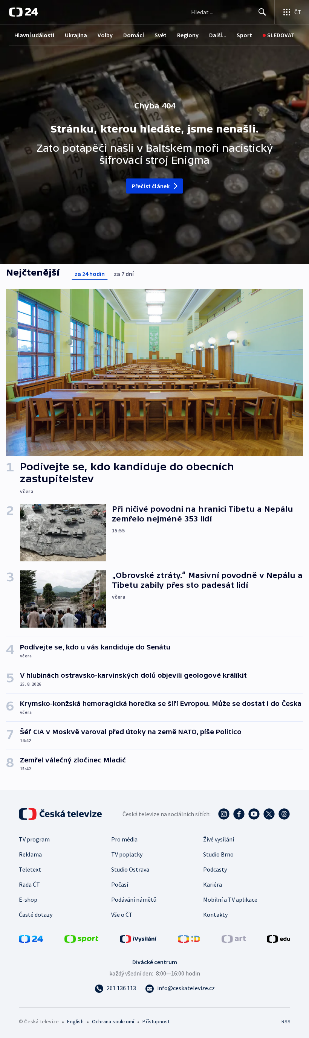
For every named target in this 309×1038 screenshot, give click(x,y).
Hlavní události (34, 35)
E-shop (28, 899)
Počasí (119, 884)
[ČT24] (23, 12)
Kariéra (212, 884)
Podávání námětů (133, 899)
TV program (34, 839)
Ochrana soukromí (113, 1021)
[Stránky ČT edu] (278, 938)
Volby (105, 35)
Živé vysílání (218, 839)
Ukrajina (76, 35)
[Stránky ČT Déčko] (189, 938)
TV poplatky (126, 854)
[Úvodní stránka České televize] (61, 814)
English (75, 1021)
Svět (160, 35)
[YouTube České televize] (254, 814)
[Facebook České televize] (239, 814)
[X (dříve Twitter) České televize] (269, 814)
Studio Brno (218, 854)
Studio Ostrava (130, 869)
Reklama (30, 854)
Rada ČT (29, 884)
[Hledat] (262, 12)
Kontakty (215, 914)
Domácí (133, 35)
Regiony (188, 35)
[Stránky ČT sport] (81, 938)
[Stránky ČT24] (31, 938)
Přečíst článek (151, 186)
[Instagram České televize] (224, 814)
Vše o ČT (122, 914)
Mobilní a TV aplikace (230, 899)
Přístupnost (156, 1021)
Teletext (30, 869)
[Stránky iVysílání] (138, 938)
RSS (285, 1021)
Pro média (124, 839)
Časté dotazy (35, 914)
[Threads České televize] (284, 814)
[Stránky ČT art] (234, 938)
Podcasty (215, 869)
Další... (217, 35)
